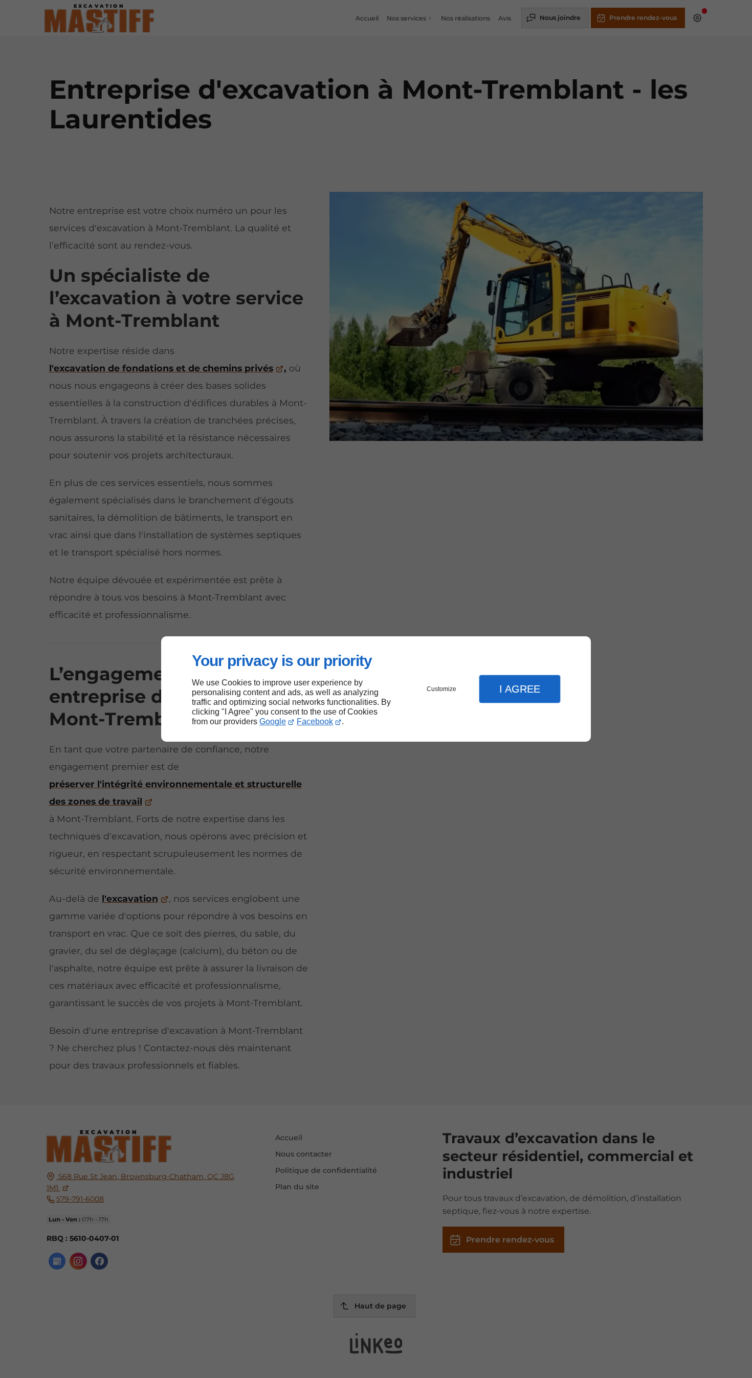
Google (272, 721)
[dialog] (376, 689)
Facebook (315, 721)
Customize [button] (441, 689)
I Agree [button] (519, 689)
